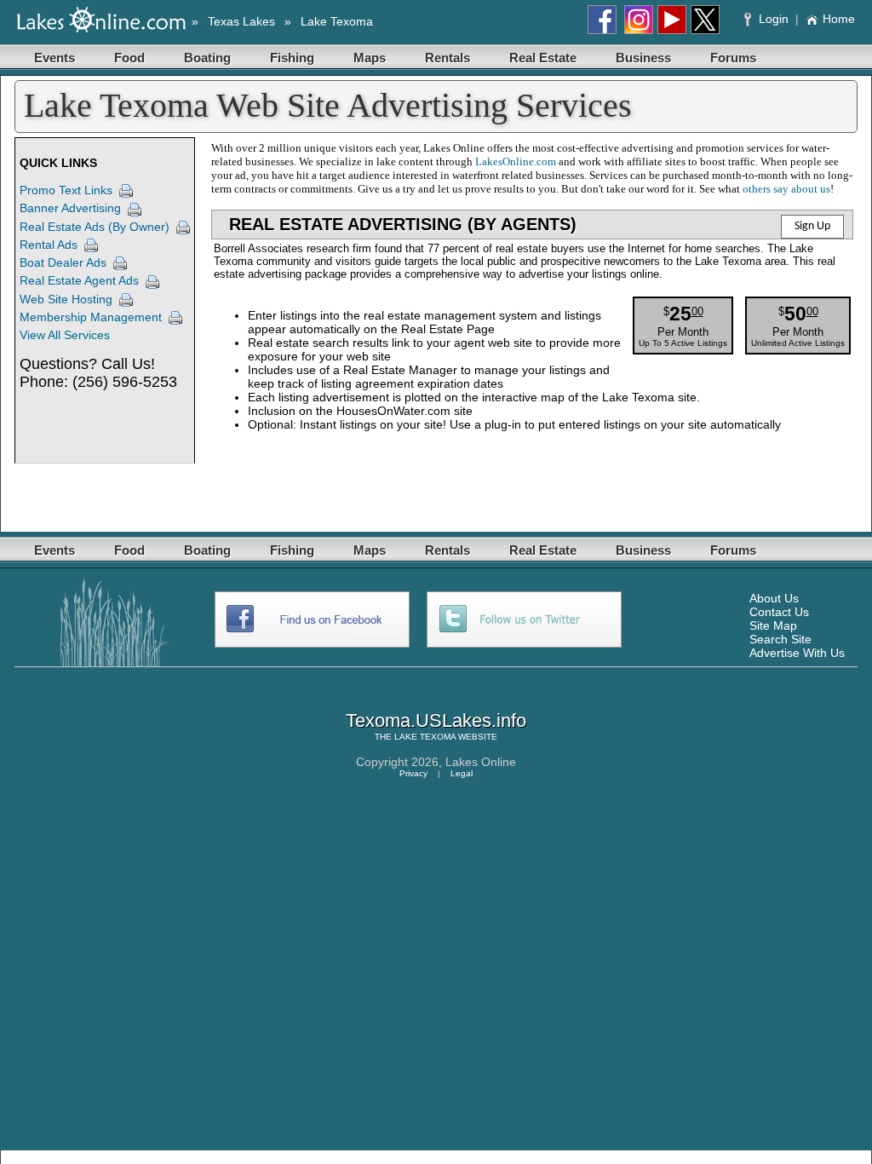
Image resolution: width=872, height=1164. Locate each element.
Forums (733, 57)
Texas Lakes (241, 21)
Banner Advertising (70, 208)
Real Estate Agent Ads (79, 280)
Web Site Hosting (66, 299)
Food (129, 57)
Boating (207, 57)
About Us (774, 598)
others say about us (786, 188)
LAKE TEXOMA (425, 736)
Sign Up (812, 226)
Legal (461, 773)
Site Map (773, 625)
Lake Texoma (337, 21)
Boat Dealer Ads (63, 262)
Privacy (413, 773)
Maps (369, 57)
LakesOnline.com (515, 161)
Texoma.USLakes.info (436, 720)
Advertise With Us (797, 653)
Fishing (292, 57)
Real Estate (543, 57)
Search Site (780, 639)
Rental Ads (48, 244)
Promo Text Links (66, 190)
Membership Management (91, 317)
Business (643, 57)
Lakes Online (480, 762)
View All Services (65, 335)
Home (839, 19)
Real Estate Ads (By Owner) (94, 226)
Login (773, 19)
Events (54, 57)
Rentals (447, 57)
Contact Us (779, 612)
